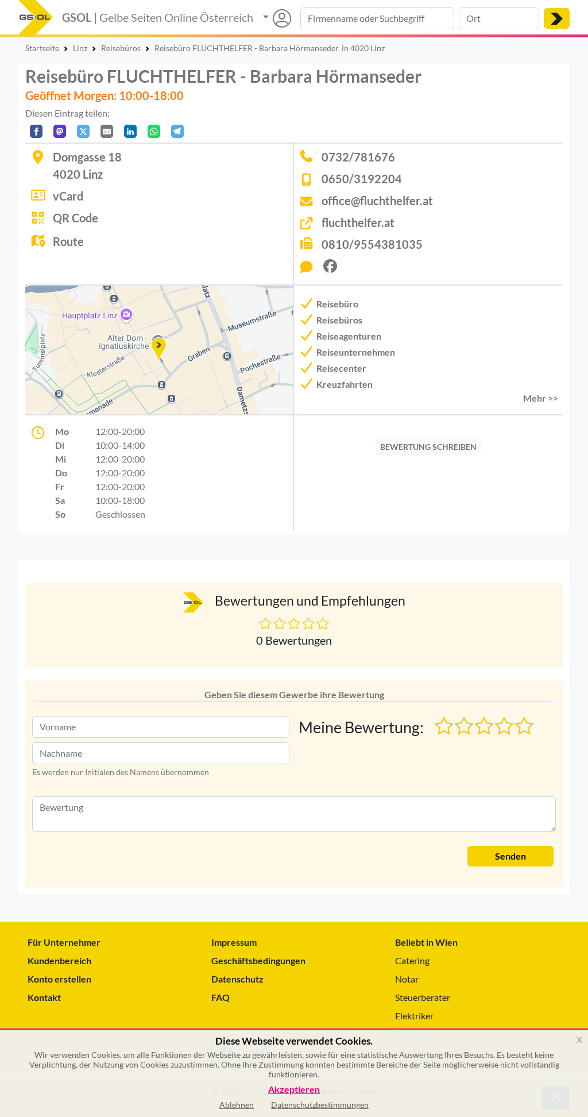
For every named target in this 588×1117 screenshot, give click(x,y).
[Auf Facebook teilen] (36, 131)
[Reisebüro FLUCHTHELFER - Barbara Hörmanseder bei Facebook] (335, 269)
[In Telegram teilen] (177, 131)
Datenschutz (237, 978)
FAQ (220, 997)
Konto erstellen (59, 978)
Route (68, 241)
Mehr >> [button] (540, 397)
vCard (68, 196)
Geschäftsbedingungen (258, 960)
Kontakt (44, 997)
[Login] (277, 18)
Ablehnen (236, 1105)
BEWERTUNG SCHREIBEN (428, 447)
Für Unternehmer (64, 942)
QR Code (75, 218)
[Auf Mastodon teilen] (59, 131)
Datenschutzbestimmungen (320, 1105)
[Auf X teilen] (83, 131)
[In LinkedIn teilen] (130, 131)
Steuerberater (422, 997)
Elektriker (414, 1015)
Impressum (234, 942)
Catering (412, 960)
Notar (407, 978)
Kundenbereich (59, 960)
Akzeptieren (294, 1090)
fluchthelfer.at (358, 222)
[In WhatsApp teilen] (154, 131)
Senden (510, 855)
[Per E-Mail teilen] (106, 131)
